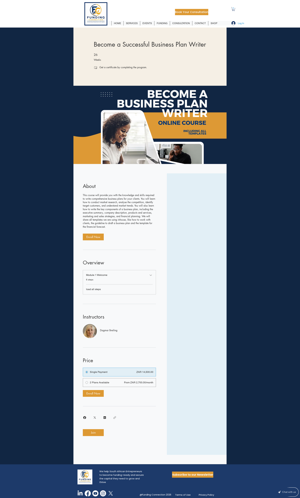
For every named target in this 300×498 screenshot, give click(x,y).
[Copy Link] (115, 417)
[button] (233, 9)
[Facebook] (88, 493)
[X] (111, 493)
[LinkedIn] (80, 493)
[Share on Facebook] (85, 417)
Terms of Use (183, 494)
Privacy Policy (206, 494)
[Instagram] (103, 493)
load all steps (93, 289)
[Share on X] (95, 417)
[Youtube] (95, 493)
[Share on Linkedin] (105, 417)
